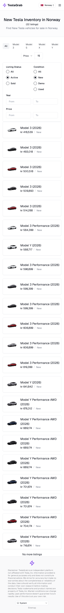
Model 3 (16, 46)
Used (41, 89)
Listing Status (13, 67)
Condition (39, 67)
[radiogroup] (18, 77)
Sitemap (32, 607)
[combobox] (47, 5)
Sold (13, 83)
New (40, 77)
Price (9, 109)
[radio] (7, 71)
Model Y (55, 46)
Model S (29, 46)
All (6, 46)
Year (8, 95)
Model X (42, 46)
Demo (41, 83)
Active (14, 77)
